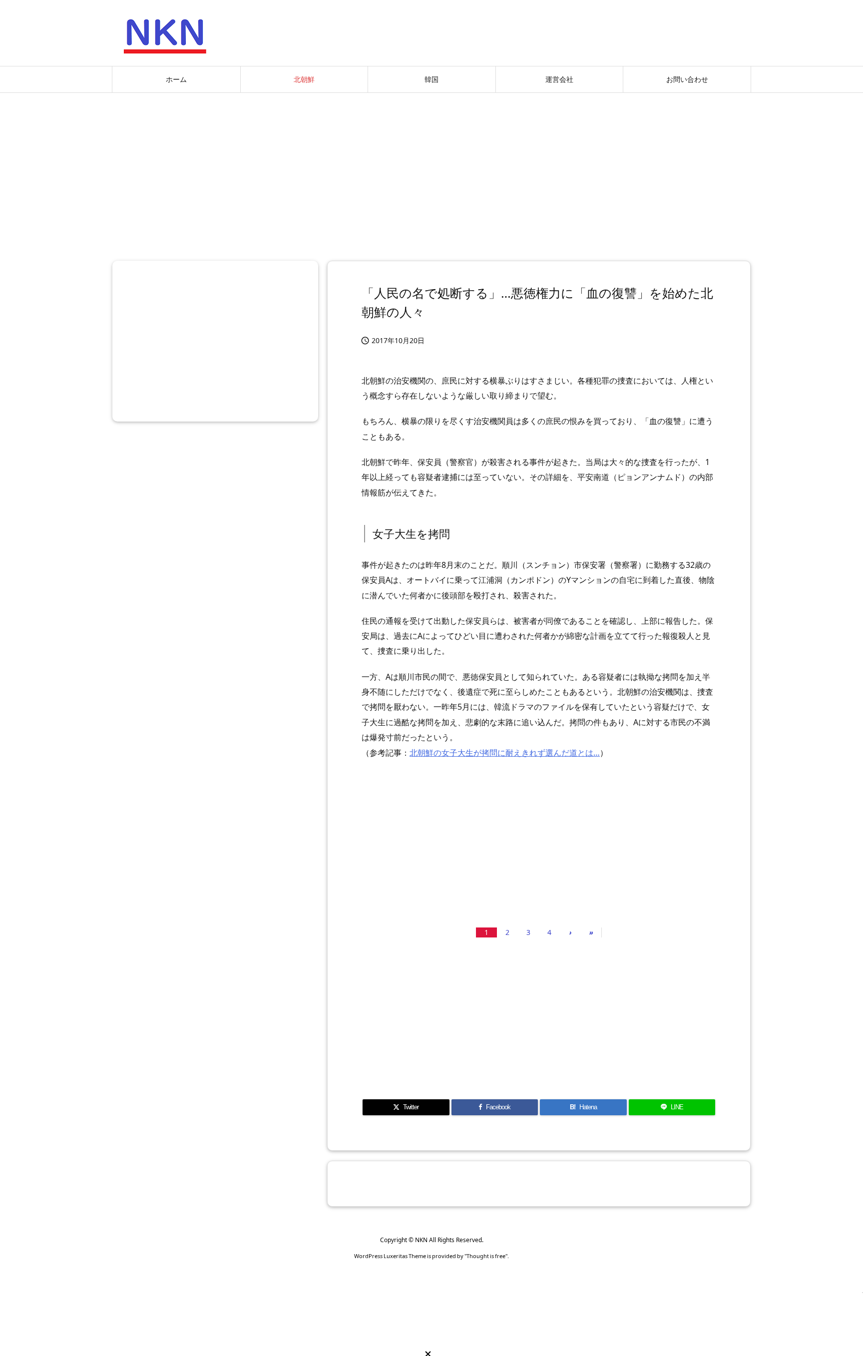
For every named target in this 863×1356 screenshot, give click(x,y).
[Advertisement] (431, 173)
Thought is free (485, 1256)
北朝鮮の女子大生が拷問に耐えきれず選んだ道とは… (505, 752)
